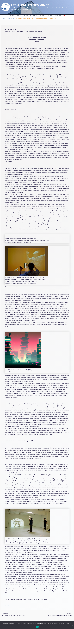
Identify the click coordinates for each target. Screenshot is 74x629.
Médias (35, 16)
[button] (14, 16)
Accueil (11, 16)
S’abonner (58, 16)
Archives (42, 16)
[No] (72, 625)
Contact (50, 16)
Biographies (27, 16)
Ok (37, 626)
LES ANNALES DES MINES (30, 5)
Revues (19, 16)
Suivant (7, 606)
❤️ (64, 16)
